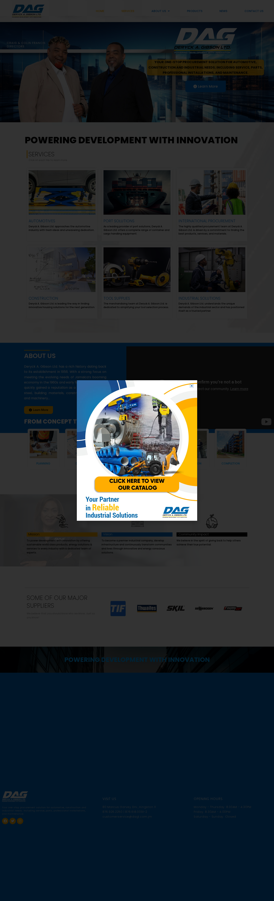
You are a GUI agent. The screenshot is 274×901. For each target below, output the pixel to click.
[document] (137, 450)
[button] (191, 385)
